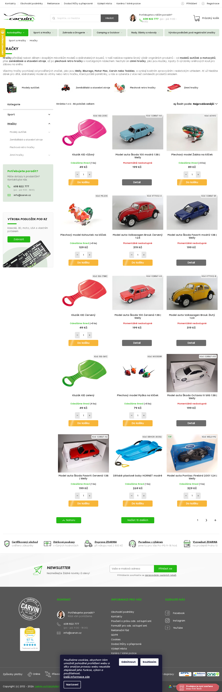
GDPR (114, 635)
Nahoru (70, 520)
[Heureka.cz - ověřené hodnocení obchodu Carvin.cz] (30, 639)
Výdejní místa (104, 3)
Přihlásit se (165, 568)
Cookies (116, 639)
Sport (11, 114)
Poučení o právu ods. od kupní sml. (131, 621)
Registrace (213, 3)
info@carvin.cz (22, 195)
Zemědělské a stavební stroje (26, 139)
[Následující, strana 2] (206, 520)
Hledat (109, 18)
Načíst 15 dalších (137, 520)
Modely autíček (18, 132)
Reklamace (53, 3)
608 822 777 (21, 186)
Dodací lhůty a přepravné (78, 3)
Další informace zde (77, 676)
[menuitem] (16, 32)
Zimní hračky (17, 155)
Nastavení (72, 684)
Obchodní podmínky (31, 3)
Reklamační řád (120, 630)
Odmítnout (128, 661)
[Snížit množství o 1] (77, 174)
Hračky (12, 123)
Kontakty (10, 3)
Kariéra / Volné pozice (129, 3)
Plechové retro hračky (22, 147)
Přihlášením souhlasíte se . (147, 575)
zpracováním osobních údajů (160, 575)
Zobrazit (19, 239)
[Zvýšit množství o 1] (89, 174)
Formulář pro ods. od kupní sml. (129, 626)
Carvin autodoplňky (46, 686)
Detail (137, 182)
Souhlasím (149, 661)
